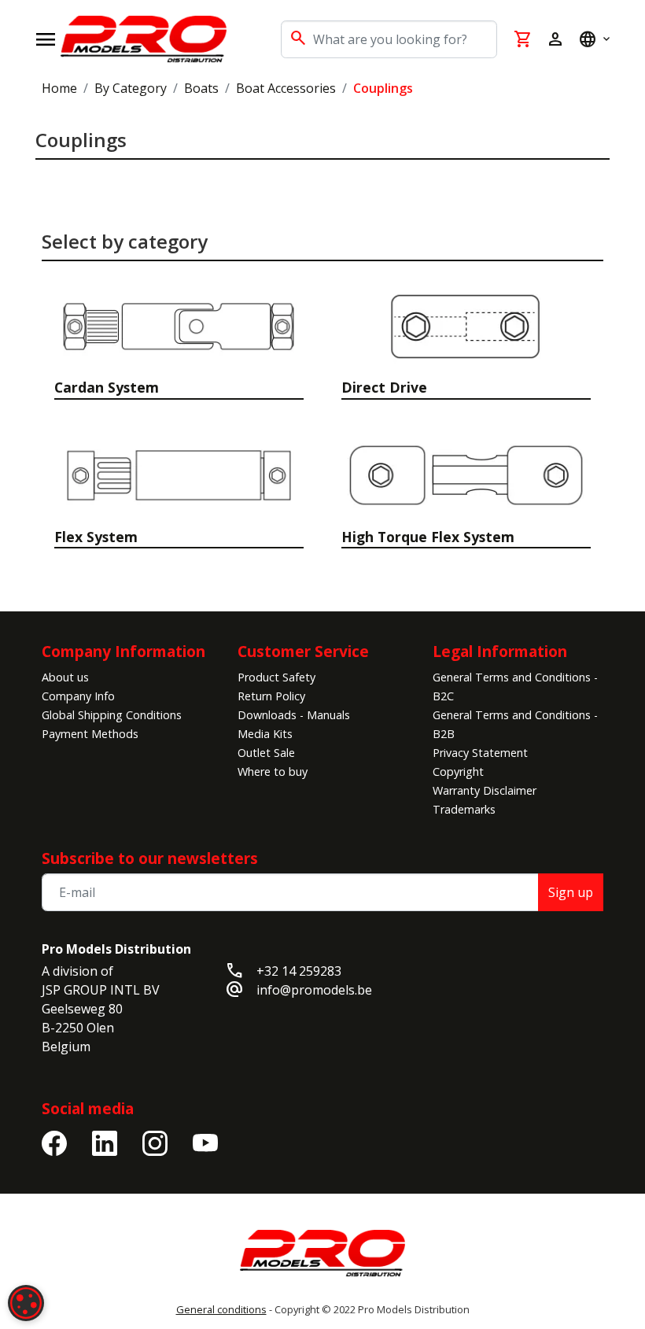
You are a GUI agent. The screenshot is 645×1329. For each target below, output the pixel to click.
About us (65, 677)
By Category (130, 88)
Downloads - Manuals (294, 714)
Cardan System (106, 387)
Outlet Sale (266, 752)
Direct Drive (384, 387)
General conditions (221, 1309)
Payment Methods (90, 733)
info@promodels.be (314, 990)
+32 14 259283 (298, 971)
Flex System (96, 536)
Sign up (570, 892)
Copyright (458, 771)
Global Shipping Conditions (112, 714)
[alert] (26, 1303)
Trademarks (464, 809)
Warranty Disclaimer (484, 790)
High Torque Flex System (427, 536)
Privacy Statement (480, 752)
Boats (201, 88)
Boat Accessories (286, 88)
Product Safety (276, 677)
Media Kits (265, 733)
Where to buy (273, 771)
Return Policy (271, 695)
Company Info (78, 695)
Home (59, 88)
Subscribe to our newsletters (150, 858)
